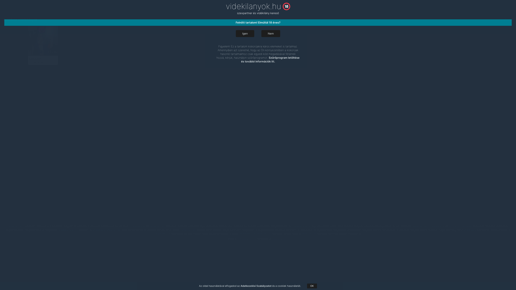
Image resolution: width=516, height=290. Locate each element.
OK (312, 285)
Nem (271, 33)
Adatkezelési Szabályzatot (256, 285)
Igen (245, 33)
